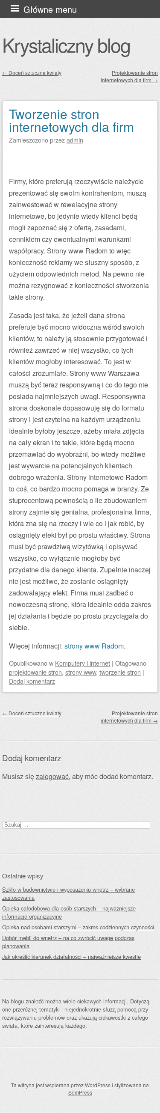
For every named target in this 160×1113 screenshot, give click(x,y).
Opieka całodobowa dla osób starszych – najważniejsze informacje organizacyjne (69, 912)
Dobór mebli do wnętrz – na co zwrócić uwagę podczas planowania (68, 942)
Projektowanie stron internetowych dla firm (129, 76)
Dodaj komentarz (32, 680)
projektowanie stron (35, 671)
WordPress (98, 1085)
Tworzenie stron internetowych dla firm (71, 120)
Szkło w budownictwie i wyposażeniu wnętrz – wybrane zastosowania (68, 893)
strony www (80, 671)
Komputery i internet (82, 662)
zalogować (52, 776)
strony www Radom (94, 646)
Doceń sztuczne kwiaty (31, 72)
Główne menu (50, 9)
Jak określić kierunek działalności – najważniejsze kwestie (71, 956)
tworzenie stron (120, 671)
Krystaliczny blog (66, 44)
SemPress (80, 1092)
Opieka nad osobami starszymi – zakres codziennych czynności (78, 927)
